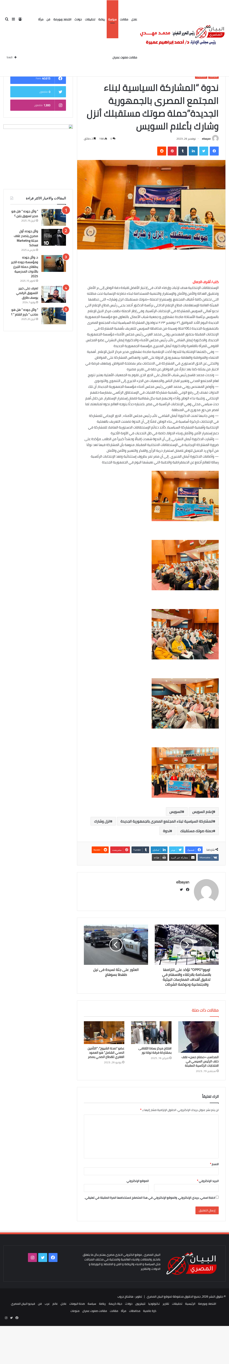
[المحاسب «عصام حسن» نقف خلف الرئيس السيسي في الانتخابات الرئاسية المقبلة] (198, 1037)
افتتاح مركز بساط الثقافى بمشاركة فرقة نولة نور (155, 1050)
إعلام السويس (202, 811)
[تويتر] (203, 151)
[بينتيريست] (172, 151)
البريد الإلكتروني (208, 1180)
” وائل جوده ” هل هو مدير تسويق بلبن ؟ (24, 213)
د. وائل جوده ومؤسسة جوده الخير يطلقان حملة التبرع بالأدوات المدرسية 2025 (24, 266)
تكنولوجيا (154, 1303)
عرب (47, 1303)
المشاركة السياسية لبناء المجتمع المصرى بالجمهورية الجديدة (167, 821)
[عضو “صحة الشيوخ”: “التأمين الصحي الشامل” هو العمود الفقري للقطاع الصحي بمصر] (104, 1032)
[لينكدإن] (193, 151)
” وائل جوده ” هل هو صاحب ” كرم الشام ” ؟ (24, 312)
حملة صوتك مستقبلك (196, 830)
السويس (176, 811)
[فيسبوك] (214, 151)
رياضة (101, 19)
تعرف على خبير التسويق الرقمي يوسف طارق (27, 293)
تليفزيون (140, 1303)
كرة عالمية (149, 1310)
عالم (55, 1303)
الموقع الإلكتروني (138, 1180)
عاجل (134, 19)
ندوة (166, 830)
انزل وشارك (102, 821)
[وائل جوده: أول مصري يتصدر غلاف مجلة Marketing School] (53, 237)
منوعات (74, 1310)
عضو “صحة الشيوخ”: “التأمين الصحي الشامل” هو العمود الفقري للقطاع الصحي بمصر (106, 1052)
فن (48, 19)
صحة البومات (77, 1303)
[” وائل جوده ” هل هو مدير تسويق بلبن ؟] (53, 217)
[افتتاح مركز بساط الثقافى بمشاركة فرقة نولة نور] (151, 1032)
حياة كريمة (115, 1303)
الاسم (214, 1164)
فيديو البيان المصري (23, 1303)
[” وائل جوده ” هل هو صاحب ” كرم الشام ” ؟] (53, 315)
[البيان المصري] (182, 38)
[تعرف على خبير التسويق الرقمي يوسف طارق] (53, 294)
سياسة (112, 19)
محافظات (134, 1310)
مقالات (124, 19)
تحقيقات (90, 19)
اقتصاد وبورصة (62, 19)
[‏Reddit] (161, 151)
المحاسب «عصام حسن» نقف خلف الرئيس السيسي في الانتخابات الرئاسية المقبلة (200, 1061)
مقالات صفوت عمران (124, 57)
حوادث (78, 19)
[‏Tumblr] (182, 151)
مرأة (40, 19)
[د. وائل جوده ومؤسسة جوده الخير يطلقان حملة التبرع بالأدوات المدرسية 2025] (53, 263)
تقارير (166, 1303)
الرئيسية (190, 1303)
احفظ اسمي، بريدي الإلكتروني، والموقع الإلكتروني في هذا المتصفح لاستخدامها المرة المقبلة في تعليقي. (150, 1197)
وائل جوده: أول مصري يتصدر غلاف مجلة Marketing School (26, 238)
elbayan (206, 138)
